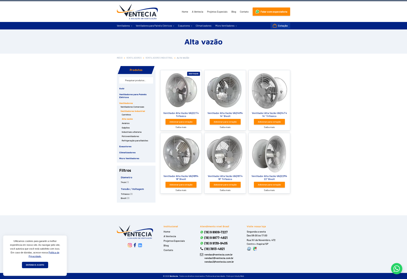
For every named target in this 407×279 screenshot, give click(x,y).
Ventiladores (123, 25)
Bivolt (123, 198)
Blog (233, 11)
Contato (244, 11)
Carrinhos (126, 114)
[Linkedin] (140, 245)
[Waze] (249, 249)
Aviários (126, 123)
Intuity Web (239, 276)
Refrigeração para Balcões (135, 140)
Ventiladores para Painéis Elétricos (154, 25)
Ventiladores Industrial (159, 57)
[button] (271, 11)
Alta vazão (127, 118)
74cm (123, 182)
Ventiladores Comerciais (132, 106)
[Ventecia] (135, 232)
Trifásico (125, 194)
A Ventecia (197, 11)
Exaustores (184, 25)
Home (185, 11)
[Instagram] (130, 245)
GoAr (121, 88)
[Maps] (255, 249)
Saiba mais (181, 127)
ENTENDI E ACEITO (35, 265)
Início (120, 57)
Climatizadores (203, 25)
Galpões (126, 127)
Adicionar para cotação (181, 121)
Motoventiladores (130, 136)
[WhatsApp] (396, 268)
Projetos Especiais (217, 11)
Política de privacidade (215, 276)
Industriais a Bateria (131, 132)
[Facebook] (135, 245)
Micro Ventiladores (225, 25)
